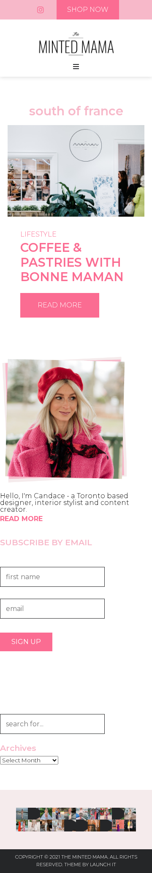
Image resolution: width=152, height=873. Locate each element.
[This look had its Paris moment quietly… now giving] (46, 825)
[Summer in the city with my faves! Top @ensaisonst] (58, 814)
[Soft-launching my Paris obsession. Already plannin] (94, 825)
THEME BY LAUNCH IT (90, 864)
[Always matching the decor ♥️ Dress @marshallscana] (106, 814)
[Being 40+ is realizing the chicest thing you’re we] (70, 814)
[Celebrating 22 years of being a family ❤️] (22, 825)
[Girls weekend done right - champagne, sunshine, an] (106, 825)
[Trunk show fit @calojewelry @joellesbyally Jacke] (82, 825)
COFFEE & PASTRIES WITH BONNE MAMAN (72, 262)
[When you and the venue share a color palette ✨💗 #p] (118, 825)
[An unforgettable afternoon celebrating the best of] (34, 814)
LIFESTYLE (38, 234)
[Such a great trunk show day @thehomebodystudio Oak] (58, 825)
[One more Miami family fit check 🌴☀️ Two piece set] (94, 814)
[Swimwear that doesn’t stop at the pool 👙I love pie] (46, 814)
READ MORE (60, 305)
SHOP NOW (88, 10)
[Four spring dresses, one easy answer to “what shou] (70, 825)
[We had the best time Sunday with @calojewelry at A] (130, 825)
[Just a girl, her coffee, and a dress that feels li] (130, 814)
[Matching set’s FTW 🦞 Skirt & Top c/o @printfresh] (118, 814)
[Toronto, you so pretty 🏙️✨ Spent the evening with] (82, 814)
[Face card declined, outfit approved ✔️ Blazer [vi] (34, 825)
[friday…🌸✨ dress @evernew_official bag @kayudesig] (22, 814)
